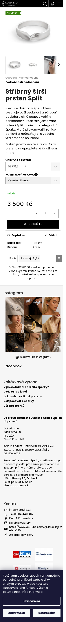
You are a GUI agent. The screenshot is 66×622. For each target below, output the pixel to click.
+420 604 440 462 (21, 514)
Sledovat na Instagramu (35, 357)
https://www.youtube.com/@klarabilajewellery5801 (35, 528)
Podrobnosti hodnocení (22, 82)
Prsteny (37, 243)
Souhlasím (46, 613)
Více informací (32, 592)
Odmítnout (16, 613)
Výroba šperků (14, 405)
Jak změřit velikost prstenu (23, 396)
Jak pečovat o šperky (19, 401)
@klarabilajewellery (21, 535)
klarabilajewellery (20, 523)
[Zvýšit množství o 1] (54, 213)
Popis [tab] (13, 258)
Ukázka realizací (15, 391)
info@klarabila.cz (20, 509)
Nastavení (31, 601)
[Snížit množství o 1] (36, 213)
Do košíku (35, 224)
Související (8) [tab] (30, 258)
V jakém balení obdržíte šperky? (26, 387)
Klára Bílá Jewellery (21, 518)
